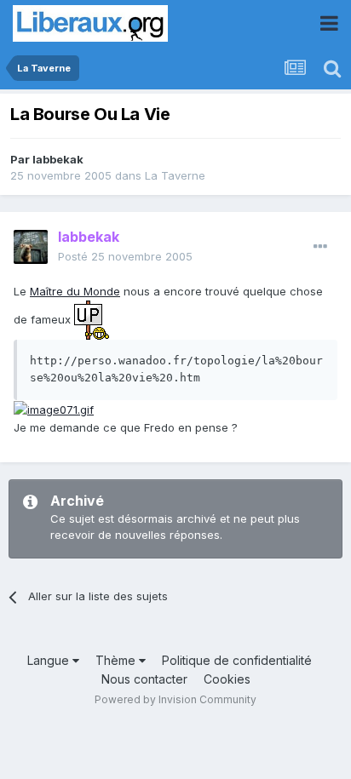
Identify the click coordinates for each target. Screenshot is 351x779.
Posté (125, 256)
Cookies (227, 679)
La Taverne (175, 175)
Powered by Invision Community (175, 699)
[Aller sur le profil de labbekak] (31, 247)
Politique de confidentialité (237, 660)
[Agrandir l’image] (91, 318)
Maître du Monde (75, 291)
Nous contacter (144, 679)
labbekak (57, 159)
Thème (117, 660)
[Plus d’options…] (320, 247)
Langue (49, 660)
